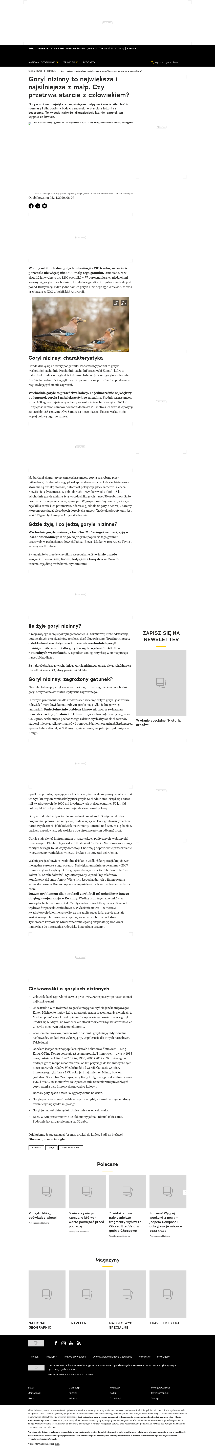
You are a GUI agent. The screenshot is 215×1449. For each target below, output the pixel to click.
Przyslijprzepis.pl (159, 1393)
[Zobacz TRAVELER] (87, 1294)
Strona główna (35, 71)
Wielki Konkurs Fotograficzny (81, 48)
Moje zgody (163, 1356)
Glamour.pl (74, 1387)
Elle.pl (31, 1387)
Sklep (31, 48)
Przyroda (51, 71)
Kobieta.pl (115, 1387)
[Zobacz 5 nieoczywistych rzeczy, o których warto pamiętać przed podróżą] (87, 1191)
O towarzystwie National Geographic (112, 1356)
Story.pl (155, 1398)
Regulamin (51, 1356)
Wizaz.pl (73, 1398)
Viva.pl (31, 1398)
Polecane (131, 48)
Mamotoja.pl (34, 1393)
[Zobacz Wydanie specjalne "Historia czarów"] (161, 683)
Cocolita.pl (115, 1398)
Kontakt (35, 1356)
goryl (51, 1147)
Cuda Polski (57, 48)
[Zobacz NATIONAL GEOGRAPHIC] (47, 1294)
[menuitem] (43, 62)
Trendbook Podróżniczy (111, 48)
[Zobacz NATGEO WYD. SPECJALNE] (127, 1294)
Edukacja (36, 1147)
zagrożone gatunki (70, 1147)
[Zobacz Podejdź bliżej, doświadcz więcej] (47, 1191)
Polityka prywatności (75, 1356)
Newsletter (43, 48)
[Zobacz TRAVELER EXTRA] (167, 1294)
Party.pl (73, 1393)
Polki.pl (113, 1393)
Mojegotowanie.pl (160, 1387)
